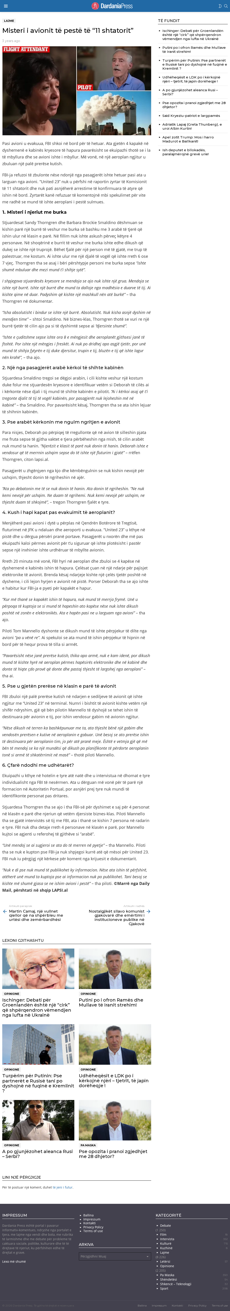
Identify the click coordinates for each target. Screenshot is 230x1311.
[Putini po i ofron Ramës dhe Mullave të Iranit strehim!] (115, 969)
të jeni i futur (63, 1187)
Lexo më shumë (14, 1261)
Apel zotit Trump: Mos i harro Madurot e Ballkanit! (188, 139)
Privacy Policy (93, 1227)
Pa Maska (88, 1145)
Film (194, 1234)
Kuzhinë (194, 1248)
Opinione (11, 993)
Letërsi (194, 1261)
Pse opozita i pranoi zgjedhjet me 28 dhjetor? (113, 1154)
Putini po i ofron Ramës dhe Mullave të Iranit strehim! (111, 1002)
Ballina (88, 1215)
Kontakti (89, 1223)
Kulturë (194, 1243)
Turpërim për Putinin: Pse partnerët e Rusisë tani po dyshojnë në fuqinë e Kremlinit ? (38, 1083)
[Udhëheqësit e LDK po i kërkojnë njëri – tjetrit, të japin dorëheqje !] (115, 1044)
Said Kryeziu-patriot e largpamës (191, 115)
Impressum (91, 1219)
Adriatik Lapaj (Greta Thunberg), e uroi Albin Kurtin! (192, 126)
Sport (194, 1288)
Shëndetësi (194, 1279)
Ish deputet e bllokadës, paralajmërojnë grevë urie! (185, 152)
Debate (165, 1225)
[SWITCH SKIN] (220, 6)
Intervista (194, 1239)
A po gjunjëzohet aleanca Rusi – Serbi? (37, 1154)
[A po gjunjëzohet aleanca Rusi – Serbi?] (38, 1120)
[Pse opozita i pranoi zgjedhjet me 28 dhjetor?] (115, 1120)
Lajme (164, 1252)
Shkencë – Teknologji (194, 1284)
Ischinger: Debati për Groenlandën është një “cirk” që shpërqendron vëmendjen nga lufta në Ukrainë (36, 1007)
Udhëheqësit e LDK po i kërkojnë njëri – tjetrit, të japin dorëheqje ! (114, 1080)
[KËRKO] (226, 6)
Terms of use (93, 1231)
